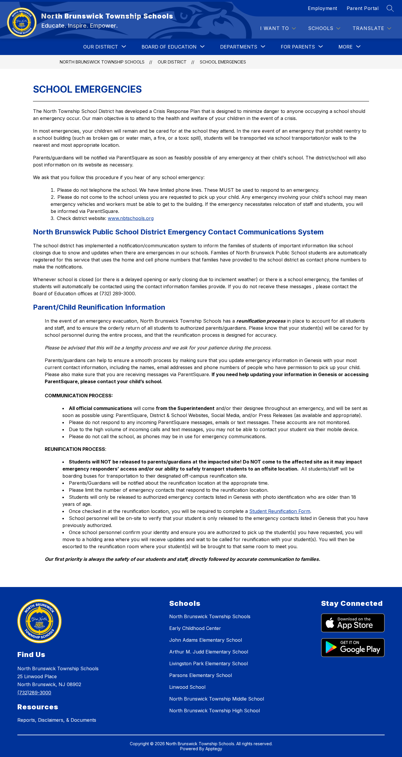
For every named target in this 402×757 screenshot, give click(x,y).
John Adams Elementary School (205, 640)
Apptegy (213, 748)
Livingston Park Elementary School (208, 663)
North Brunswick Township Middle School (216, 699)
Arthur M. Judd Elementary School (208, 652)
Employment (322, 8)
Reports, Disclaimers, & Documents (56, 720)
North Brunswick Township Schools (102, 61)
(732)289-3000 (34, 693)
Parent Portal (363, 8)
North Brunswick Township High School (214, 710)
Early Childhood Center (195, 628)
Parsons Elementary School (200, 675)
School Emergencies (223, 61)
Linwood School (187, 687)
